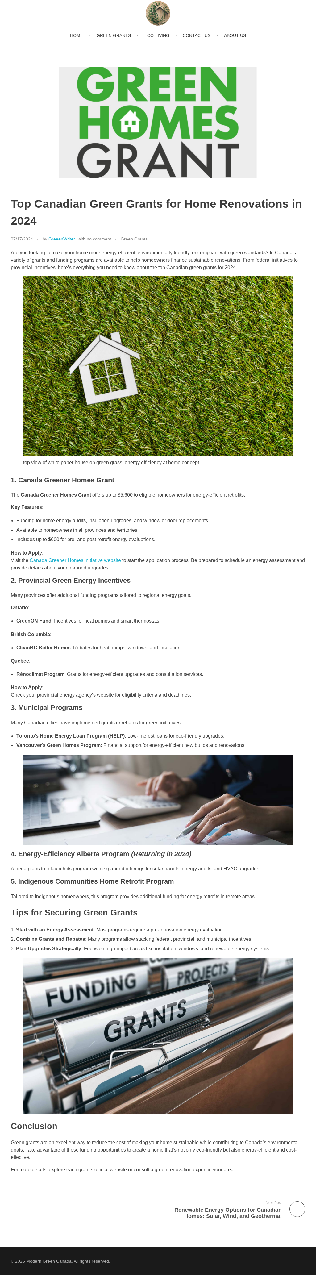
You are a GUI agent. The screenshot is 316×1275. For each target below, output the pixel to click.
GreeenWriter (61, 238)
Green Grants (134, 238)
